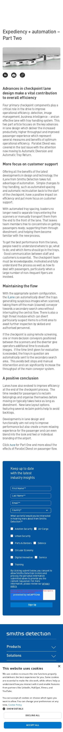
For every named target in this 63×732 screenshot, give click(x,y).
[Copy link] (22, 75)
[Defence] (40, 540)
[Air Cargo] (42, 526)
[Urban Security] (21, 533)
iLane (11, 297)
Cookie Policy (15, 704)
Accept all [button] (32, 725)
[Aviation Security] (22, 526)
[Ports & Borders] (21, 540)
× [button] (59, 666)
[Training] (17, 562)
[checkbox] (30, 545)
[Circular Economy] (22, 547)
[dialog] (31, 697)
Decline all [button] (33, 715)
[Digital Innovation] (22, 555)
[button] (31, 709)
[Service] (41, 555)
